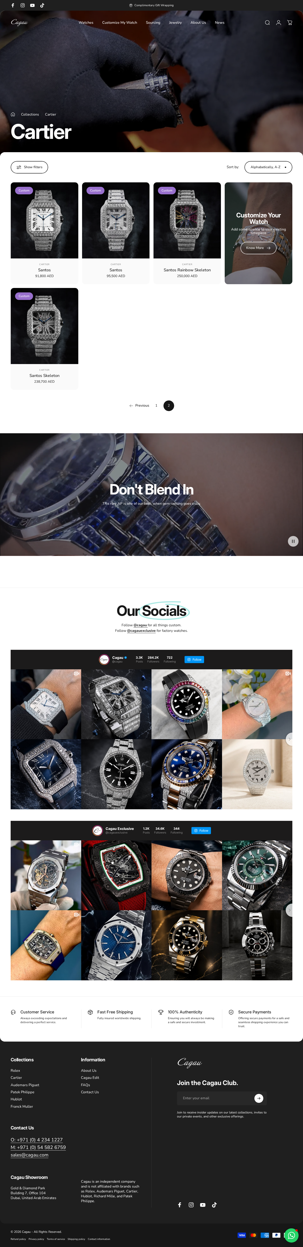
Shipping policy (76, 1239)
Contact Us (90, 1092)
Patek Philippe (22, 1092)
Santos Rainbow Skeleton (187, 270)
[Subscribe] (258, 1098)
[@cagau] (104, 659)
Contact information (99, 1239)
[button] (293, 541)
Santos (44, 270)
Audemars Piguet (25, 1085)
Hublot (16, 1099)
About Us (88, 1070)
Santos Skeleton (44, 375)
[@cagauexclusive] (97, 830)
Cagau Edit (90, 1078)
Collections (30, 114)
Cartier (44, 264)
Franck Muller (22, 1106)
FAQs (85, 1085)
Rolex (15, 1070)
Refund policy (18, 1239)
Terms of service (56, 1239)
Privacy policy (36, 1239)
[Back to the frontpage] (13, 114)
